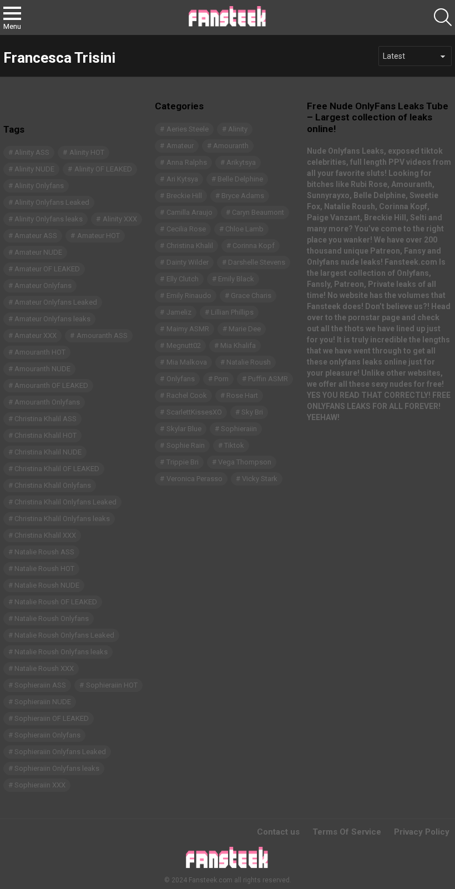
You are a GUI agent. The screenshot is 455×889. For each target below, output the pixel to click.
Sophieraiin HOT (112, 685)
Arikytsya (241, 162)
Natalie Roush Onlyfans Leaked (64, 635)
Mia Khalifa (238, 345)
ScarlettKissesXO (194, 412)
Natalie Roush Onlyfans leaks (61, 652)
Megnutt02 (183, 345)
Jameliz (178, 312)
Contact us (278, 832)
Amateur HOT (98, 235)
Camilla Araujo (189, 212)
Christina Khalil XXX (45, 535)
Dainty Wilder (187, 262)
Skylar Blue (183, 429)
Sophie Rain (185, 445)
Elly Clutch (182, 279)
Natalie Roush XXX (44, 668)
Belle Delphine (240, 179)
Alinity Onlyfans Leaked (51, 202)
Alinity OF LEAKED (103, 169)
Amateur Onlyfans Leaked (55, 302)
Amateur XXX (35, 335)
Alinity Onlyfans (39, 185)
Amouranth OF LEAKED (51, 385)
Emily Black (236, 279)
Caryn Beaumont (258, 212)
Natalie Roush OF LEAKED (55, 602)
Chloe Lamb (244, 229)
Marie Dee (245, 329)
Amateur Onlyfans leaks (52, 319)
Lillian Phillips (232, 312)
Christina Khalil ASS (45, 419)
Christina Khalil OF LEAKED (56, 468)
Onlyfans (180, 379)
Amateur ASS (35, 235)
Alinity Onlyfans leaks (48, 219)
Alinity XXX (120, 219)
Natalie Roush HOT (44, 568)
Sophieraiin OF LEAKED (51, 718)
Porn (221, 379)
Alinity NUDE (34, 169)
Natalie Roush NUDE (46, 585)
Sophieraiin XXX (39, 785)
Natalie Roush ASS (44, 552)
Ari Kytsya (182, 179)
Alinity (237, 129)
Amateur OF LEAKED (47, 269)
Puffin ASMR (268, 379)
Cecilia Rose (186, 229)
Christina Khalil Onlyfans (52, 485)
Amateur (180, 146)
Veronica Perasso (194, 478)
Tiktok (234, 445)
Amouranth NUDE (42, 369)
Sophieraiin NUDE (42, 702)
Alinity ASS (31, 152)
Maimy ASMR (187, 329)
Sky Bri (252, 412)
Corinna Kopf (253, 245)
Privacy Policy (421, 832)
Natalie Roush (248, 362)
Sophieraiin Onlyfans (47, 735)
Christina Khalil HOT (45, 435)
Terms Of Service (346, 832)
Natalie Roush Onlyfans (51, 618)
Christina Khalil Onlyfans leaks (62, 518)
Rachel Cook (186, 395)
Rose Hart (242, 395)
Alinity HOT (86, 152)
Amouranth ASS (102, 335)
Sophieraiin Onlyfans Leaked (60, 751)
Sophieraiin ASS (40, 685)
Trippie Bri (182, 462)
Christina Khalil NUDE (48, 452)
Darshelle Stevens (256, 262)
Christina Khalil (189, 245)
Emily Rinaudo (188, 295)
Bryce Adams (242, 195)
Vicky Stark (259, 478)
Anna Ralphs (186, 162)
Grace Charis (251, 295)
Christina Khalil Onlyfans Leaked (65, 502)
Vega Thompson (244, 462)
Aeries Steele (187, 129)
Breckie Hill (184, 195)
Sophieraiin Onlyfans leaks (56, 768)
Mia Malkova (186, 362)
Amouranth (231, 146)
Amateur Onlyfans (43, 285)
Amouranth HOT (39, 352)
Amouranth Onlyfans (47, 402)
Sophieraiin (239, 429)
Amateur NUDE (38, 252)
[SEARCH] (443, 17)
